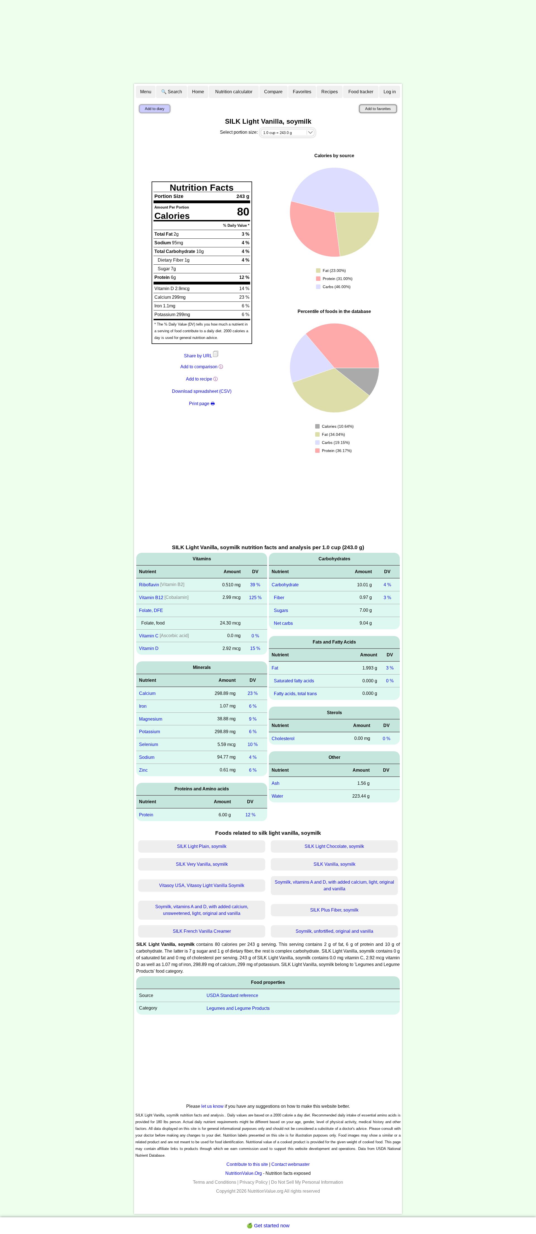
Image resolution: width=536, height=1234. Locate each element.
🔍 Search (171, 91)
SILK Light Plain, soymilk (201, 846)
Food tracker (360, 91)
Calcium (147, 693)
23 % (253, 693)
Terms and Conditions (214, 1182)
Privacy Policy (254, 1182)
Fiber (279, 597)
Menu (145, 91)
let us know (212, 1106)
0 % (255, 635)
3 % (387, 597)
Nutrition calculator (233, 91)
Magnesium (150, 718)
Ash (275, 783)
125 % (255, 597)
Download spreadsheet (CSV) (201, 391)
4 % (253, 757)
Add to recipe (199, 379)
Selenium (148, 744)
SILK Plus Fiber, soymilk (334, 910)
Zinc (143, 769)
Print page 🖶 (202, 403)
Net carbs (283, 623)
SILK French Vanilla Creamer (202, 931)
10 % (253, 744)
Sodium (146, 757)
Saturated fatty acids (294, 680)
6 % (253, 706)
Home (198, 91)
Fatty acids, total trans (295, 693)
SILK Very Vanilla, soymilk (202, 864)
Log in (390, 91)
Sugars (281, 610)
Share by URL (198, 355)
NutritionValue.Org (243, 1173)
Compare (273, 91)
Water (277, 796)
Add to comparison (198, 366)
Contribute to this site (247, 1164)
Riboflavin (149, 584)
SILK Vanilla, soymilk (334, 864)
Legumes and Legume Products (238, 1008)
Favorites (302, 91)
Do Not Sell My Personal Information (307, 1182)
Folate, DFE (151, 610)
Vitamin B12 (151, 597)
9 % (253, 718)
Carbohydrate (285, 584)
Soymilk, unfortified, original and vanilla (334, 931)
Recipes (329, 91)
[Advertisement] (268, 42)
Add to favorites (378, 109)
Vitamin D (149, 648)
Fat (275, 668)
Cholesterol (283, 738)
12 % (250, 814)
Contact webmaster (290, 1164)
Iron (143, 706)
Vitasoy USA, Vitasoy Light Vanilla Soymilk (201, 885)
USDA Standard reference (232, 995)
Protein (146, 814)
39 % (255, 584)
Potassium (149, 731)
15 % (255, 648)
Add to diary (154, 109)
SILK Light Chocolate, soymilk (334, 846)
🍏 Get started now (268, 1225)
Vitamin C (149, 635)
